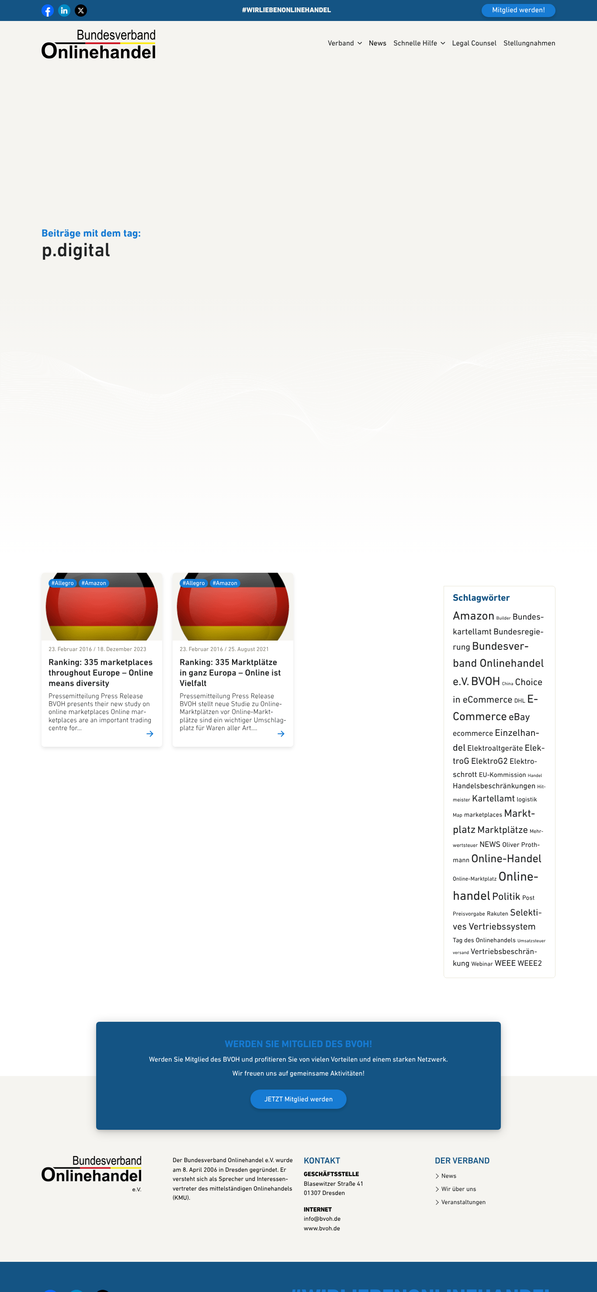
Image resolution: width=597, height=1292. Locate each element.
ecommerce (473, 777)
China (508, 726)
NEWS (489, 888)
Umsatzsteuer (531, 984)
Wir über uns (458, 1232)
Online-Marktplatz (474, 922)
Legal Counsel (474, 44)
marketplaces (483, 858)
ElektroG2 (489, 805)
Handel (535, 819)
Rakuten (497, 957)
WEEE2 (529, 1007)
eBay (519, 761)
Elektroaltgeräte (495, 791)
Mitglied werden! (518, 10)
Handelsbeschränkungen (494, 829)
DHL (519, 745)
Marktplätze (502, 874)
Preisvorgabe (469, 957)
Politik (506, 940)
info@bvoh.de (322, 1262)
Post (528, 941)
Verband (341, 44)
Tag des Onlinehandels (484, 983)
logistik (527, 843)
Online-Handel (506, 903)
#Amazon (94, 626)
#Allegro (63, 626)
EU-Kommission (502, 818)
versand (461, 995)
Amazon (473, 660)
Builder (503, 661)
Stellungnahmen (529, 44)
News (377, 44)
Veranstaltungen (463, 1245)
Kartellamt (493, 842)
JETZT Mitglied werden (298, 1142)
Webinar (482, 1008)
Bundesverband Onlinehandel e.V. (498, 708)
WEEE (505, 1007)
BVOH (485, 725)
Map (457, 858)
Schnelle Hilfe (415, 44)
